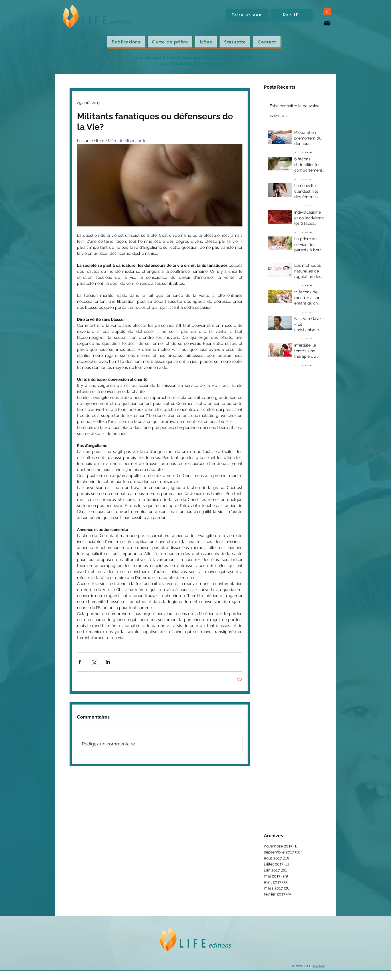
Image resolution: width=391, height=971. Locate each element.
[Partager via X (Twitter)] (93, 662)
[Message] (327, 23)
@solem (319, 966)
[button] (327, 10)
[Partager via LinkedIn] (107, 662)
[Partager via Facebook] (79, 662)
